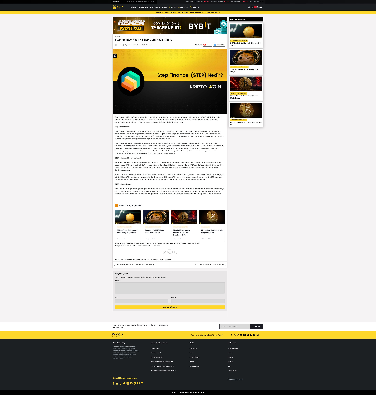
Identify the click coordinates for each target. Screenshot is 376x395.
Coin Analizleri (183, 12)
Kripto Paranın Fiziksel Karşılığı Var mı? (163, 370)
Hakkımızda (193, 348)
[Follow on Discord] (257, 335)
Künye (191, 353)
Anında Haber (232, 370)
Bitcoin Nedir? (155, 348)
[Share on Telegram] (175, 252)
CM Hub (173, 7)
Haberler (159, 12)
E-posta (174, 297)
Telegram (118, 246)
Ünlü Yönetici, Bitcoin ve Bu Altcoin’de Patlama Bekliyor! (135, 264)
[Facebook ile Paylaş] (164, 252)
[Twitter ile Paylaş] (168, 252)
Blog (151, 7)
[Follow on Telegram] (251, 335)
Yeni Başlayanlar (143, 7)
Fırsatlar (230, 357)
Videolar (157, 7)
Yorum (117, 280)
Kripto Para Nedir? (157, 357)
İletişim (191, 361)
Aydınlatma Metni (235, 380)
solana (148, 259)
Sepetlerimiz (184, 7)
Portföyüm (195, 7)
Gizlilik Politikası (194, 357)
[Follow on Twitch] (254, 335)
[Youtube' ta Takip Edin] (248, 335)
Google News (220, 44)
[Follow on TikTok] (238, 335)
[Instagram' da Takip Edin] (235, 335)
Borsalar (164, 7)
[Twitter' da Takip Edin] (241, 335)
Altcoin (117, 36)
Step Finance (155, 259)
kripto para (137, 259)
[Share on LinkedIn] (171, 252)
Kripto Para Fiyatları (212, 12)
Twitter (134, 246)
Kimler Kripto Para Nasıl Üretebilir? (162, 361)
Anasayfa (133, 7)
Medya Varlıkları (194, 366)
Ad (116, 297)
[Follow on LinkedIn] (244, 335)
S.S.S (229, 366)
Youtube (209, 44)
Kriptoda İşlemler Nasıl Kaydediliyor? (162, 366)
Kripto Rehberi (170, 12)
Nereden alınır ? (156, 353)
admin (119, 45)
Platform (143, 259)
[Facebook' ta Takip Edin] (231, 335)
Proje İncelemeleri (196, 12)
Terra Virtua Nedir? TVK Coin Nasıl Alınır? (209, 264)
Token (161, 259)
